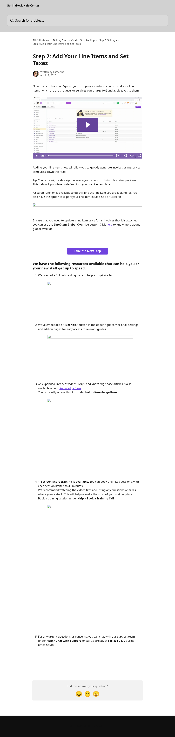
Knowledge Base (70, 388)
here (109, 224)
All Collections (41, 40)
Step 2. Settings (108, 40)
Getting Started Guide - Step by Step (74, 40)
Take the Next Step (87, 251)
